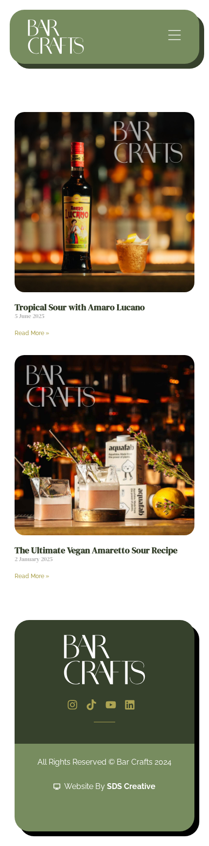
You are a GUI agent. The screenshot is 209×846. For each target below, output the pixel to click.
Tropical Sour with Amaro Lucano (80, 307)
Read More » (32, 333)
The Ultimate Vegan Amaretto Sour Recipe (96, 550)
